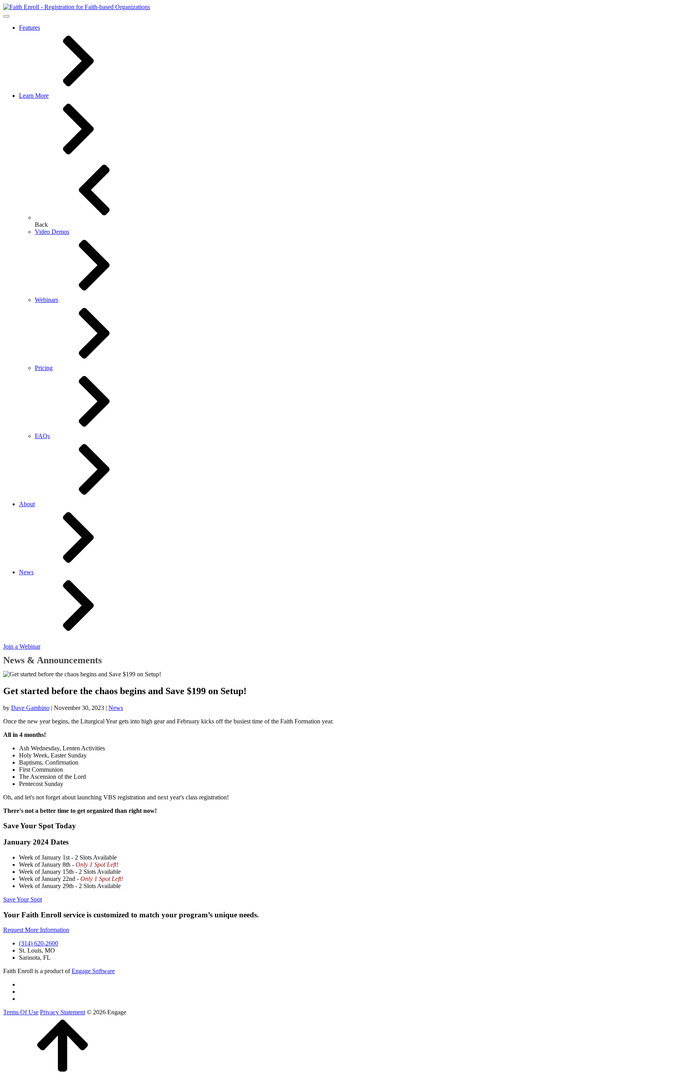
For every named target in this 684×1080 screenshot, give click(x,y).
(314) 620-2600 (38, 943)
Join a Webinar (21, 646)
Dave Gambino (30, 707)
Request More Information (36, 929)
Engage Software (93, 971)
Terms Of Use (20, 1012)
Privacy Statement (62, 1012)
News (115, 707)
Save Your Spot (22, 899)
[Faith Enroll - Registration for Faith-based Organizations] (76, 6)
